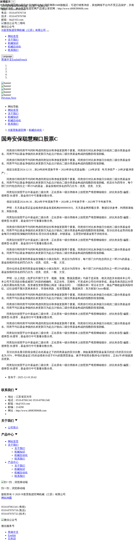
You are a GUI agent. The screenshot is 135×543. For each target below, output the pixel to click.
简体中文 (6, 59)
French (23, 59)
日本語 (12, 538)
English (16, 59)
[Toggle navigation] (47, 30)
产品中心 (13, 462)
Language (7, 56)
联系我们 (13, 50)
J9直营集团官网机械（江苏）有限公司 (23, 30)
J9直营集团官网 (17, 130)
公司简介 (13, 427)
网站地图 (6, 497)
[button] (6, 97)
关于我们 (13, 39)
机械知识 (13, 43)
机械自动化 (14, 46)
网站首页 (13, 36)
